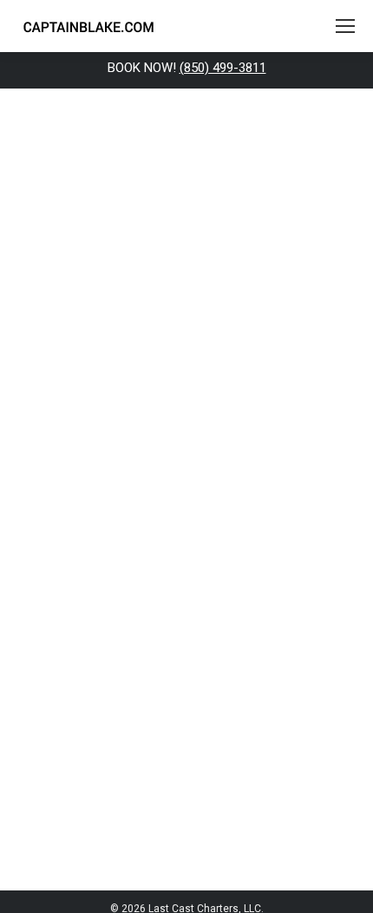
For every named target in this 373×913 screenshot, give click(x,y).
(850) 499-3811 (223, 68)
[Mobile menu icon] (345, 26)
